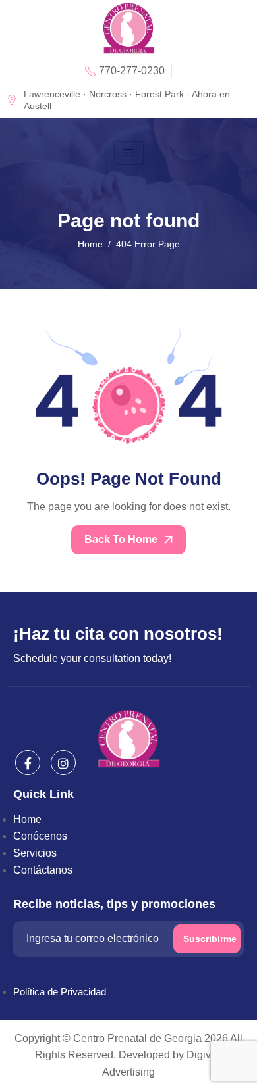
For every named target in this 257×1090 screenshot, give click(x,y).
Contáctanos (42, 870)
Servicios (35, 853)
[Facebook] (27, 762)
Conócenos (40, 835)
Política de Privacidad (59, 991)
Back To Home (122, 539)
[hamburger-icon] (129, 153)
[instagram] (63, 762)
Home (27, 819)
